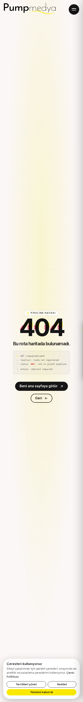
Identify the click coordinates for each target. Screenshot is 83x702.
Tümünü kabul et (41, 692)
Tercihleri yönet (26, 684)
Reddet (62, 684)
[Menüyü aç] (74, 9)
